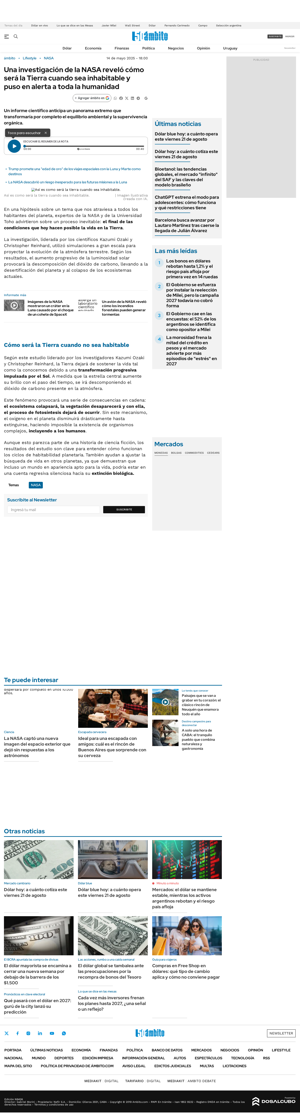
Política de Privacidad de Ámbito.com (77, 1066)
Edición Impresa (97, 1058)
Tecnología (242, 1058)
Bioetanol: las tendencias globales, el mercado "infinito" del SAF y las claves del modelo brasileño (186, 177)
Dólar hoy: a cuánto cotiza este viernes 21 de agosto (186, 154)
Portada (13, 1050)
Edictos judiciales (172, 1066)
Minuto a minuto (168, 883)
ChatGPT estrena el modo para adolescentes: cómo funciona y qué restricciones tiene (187, 202)
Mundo (39, 1058)
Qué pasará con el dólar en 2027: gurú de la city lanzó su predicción (37, 1006)
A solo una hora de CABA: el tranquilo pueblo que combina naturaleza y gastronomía (198, 739)
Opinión (203, 48)
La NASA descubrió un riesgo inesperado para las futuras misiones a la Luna (67, 182)
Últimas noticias (46, 1050)
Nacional (13, 1058)
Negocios (176, 48)
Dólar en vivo (39, 25)
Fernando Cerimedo (177, 25)
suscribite (275, 36)
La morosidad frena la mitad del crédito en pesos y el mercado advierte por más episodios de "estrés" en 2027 (191, 351)
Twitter (6, 1033)
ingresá (290, 36)
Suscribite (124, 509)
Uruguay (230, 48)
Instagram (28, 1033)
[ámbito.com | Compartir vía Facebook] (121, 98)
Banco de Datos (167, 1050)
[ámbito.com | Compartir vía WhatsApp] (115, 98)
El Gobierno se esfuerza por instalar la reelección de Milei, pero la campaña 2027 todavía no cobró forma (192, 295)
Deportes (64, 1058)
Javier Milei (109, 25)
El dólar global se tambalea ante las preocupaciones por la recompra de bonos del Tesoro (111, 971)
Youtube (52, 1033)
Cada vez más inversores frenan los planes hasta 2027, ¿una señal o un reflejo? (112, 1003)
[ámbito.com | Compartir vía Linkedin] (132, 98)
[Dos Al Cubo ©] (274, 1101)
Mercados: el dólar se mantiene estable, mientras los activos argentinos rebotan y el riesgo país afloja (184, 898)
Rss (266, 1058)
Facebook (17, 1033)
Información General (143, 1058)
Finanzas (122, 48)
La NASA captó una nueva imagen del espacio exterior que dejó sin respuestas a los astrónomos (37, 747)
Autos (180, 1058)
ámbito (9, 58)
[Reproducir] (14, 146)
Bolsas (176, 452)
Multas (207, 1066)
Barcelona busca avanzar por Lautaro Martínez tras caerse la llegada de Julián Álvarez (187, 225)
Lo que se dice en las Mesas (75, 25)
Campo (202, 25)
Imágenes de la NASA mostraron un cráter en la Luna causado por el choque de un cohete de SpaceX (51, 308)
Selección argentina (228, 25)
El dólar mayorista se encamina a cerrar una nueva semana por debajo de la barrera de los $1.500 (37, 974)
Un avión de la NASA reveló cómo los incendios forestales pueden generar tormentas (124, 308)
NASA (49, 58)
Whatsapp (64, 1033)
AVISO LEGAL (134, 1066)
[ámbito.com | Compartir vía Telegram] (138, 98)
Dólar (152, 25)
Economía (93, 48)
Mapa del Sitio (18, 1066)
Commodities (194, 452)
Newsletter (290, 48)
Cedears (213, 452)
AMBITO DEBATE (191, 1081)
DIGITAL (101, 1081)
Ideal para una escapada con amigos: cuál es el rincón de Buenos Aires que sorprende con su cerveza (112, 747)
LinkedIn (40, 1033)
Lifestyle (29, 58)
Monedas (161, 452)
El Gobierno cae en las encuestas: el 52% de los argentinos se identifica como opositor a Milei (191, 321)
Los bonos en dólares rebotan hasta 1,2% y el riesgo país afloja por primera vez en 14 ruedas (192, 269)
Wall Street (132, 25)
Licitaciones (234, 1066)
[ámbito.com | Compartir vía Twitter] (126, 98)
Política (148, 48)
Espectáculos (208, 1058)
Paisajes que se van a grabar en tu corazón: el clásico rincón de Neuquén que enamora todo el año (201, 704)
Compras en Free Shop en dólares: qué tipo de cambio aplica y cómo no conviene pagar (186, 971)
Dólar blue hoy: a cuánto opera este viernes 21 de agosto (186, 136)
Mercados (201, 1050)
